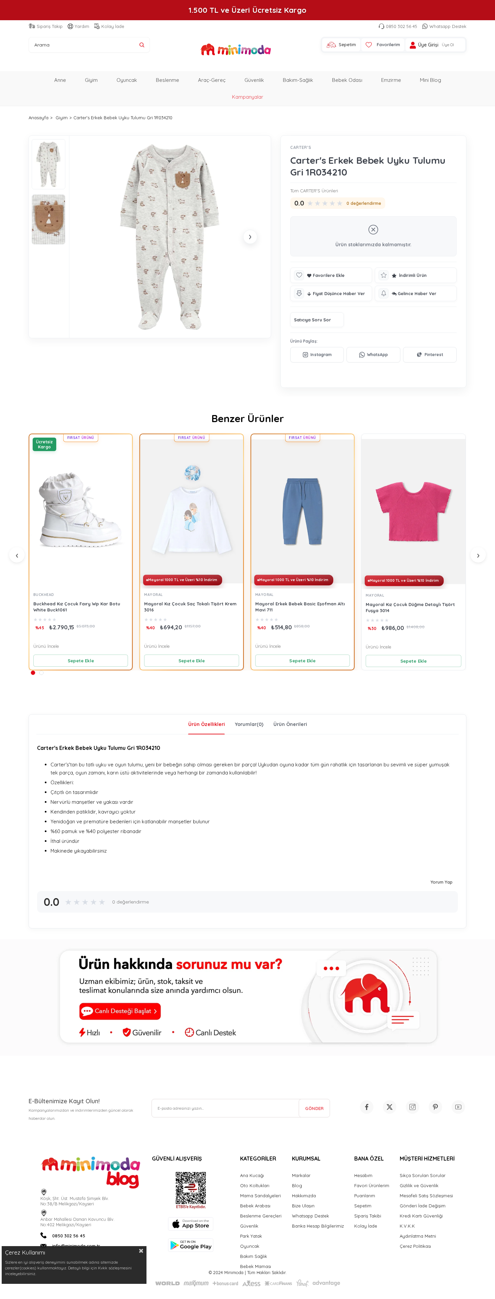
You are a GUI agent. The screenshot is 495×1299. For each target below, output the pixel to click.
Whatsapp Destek (447, 26)
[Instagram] (317, 354)
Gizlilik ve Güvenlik (419, 1185)
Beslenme (167, 80)
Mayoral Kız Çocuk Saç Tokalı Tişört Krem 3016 (190, 606)
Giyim (91, 80)
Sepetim (362, 1205)
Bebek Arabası (255, 1205)
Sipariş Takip (50, 26)
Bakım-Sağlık (298, 80)
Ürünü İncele (46, 646)
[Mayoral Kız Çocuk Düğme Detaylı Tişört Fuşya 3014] (413, 511)
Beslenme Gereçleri (261, 1215)
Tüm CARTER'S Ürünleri (314, 190)
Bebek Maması (255, 1266)
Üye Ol (448, 44)
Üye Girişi (428, 45)
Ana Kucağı (252, 1175)
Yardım (82, 26)
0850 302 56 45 (401, 26)
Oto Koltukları (254, 1185)
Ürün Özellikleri (206, 724)
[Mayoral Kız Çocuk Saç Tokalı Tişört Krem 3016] (191, 511)
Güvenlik (254, 80)
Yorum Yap (442, 882)
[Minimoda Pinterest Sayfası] (435, 1107)
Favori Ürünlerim (371, 1185)
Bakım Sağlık (253, 1256)
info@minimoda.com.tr (76, 1245)
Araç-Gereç (212, 80)
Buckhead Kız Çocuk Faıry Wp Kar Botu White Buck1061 (76, 606)
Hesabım (363, 1175)
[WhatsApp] (373, 354)
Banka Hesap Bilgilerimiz (318, 1226)
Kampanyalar (247, 97)
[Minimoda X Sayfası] (389, 1107)
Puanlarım (364, 1195)
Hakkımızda (304, 1195)
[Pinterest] (430, 354)
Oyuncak (127, 80)
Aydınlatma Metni (418, 1236)
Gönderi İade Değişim (423, 1205)
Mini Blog (430, 80)
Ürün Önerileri (290, 724)
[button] (33, 672)
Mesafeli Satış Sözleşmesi (426, 1195)
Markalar (301, 1175)
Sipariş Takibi (367, 1215)
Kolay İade (112, 26)
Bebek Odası (347, 80)
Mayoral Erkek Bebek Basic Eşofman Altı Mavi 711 (300, 606)
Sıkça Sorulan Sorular (423, 1175)
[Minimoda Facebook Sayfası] (366, 1107)
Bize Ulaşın (303, 1205)
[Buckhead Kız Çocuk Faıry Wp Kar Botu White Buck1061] (80, 511)
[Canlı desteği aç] (247, 997)
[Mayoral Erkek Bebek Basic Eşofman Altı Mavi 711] (302, 511)
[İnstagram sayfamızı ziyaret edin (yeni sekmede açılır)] (412, 1107)
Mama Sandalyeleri (260, 1195)
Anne (60, 80)
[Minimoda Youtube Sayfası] (458, 1107)
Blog (297, 1185)
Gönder (314, 1108)
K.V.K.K (407, 1226)
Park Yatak (251, 1236)
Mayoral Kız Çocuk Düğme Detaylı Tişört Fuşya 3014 (410, 607)
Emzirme (391, 80)
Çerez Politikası (415, 1246)
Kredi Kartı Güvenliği (421, 1215)
